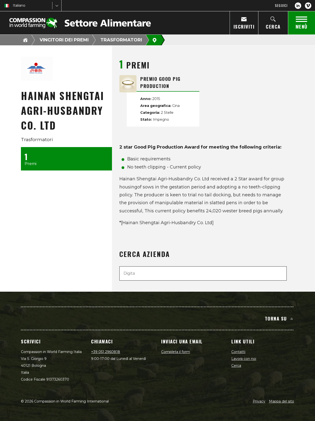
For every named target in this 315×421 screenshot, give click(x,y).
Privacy (259, 401)
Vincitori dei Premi (64, 40)
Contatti (238, 352)
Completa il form (175, 352)
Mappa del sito (281, 401)
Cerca (236, 365)
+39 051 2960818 (105, 352)
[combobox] (13, 5)
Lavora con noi (243, 358)
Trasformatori (121, 40)
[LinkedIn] (298, 5)
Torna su (276, 318)
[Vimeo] (308, 5)
